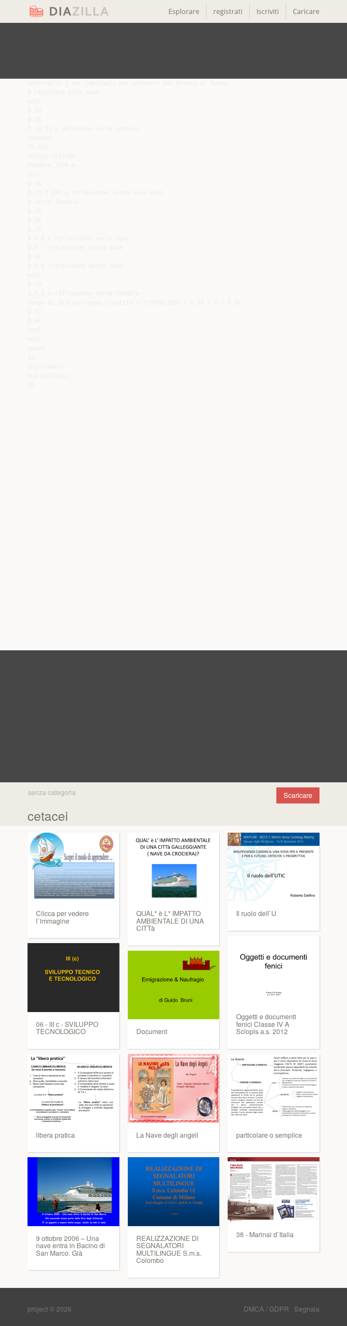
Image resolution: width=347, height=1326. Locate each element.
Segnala (306, 1309)
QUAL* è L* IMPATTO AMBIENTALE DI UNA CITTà (170, 920)
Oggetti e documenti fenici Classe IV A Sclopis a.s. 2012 (266, 1024)
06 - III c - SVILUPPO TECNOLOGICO (67, 1028)
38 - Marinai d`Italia (265, 1234)
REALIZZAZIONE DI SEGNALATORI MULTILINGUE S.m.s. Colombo (168, 1249)
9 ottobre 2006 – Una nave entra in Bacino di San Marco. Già (70, 1245)
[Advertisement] (173, 51)
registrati (227, 11)
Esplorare (183, 11)
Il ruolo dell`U (256, 913)
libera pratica (55, 1135)
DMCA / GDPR (267, 1309)
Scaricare (298, 795)
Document (151, 1031)
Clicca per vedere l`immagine (62, 917)
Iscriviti (267, 11)
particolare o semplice (269, 1135)
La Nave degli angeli (167, 1135)
